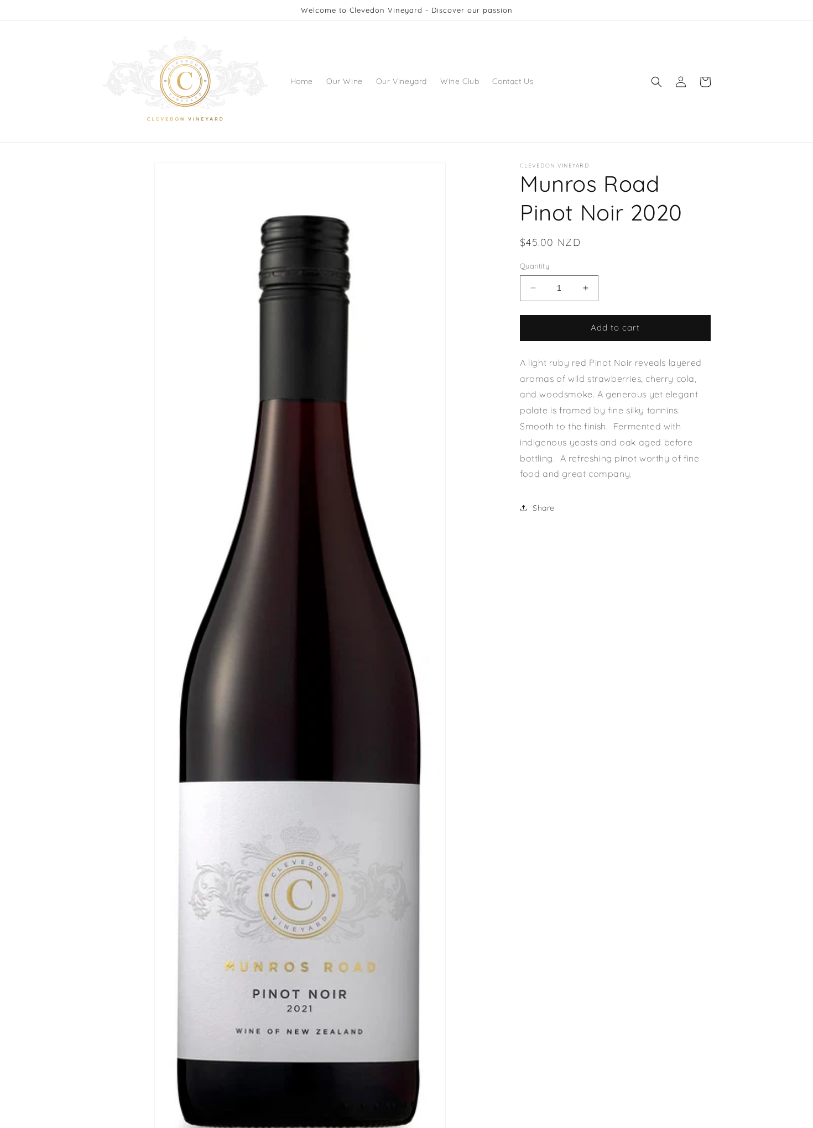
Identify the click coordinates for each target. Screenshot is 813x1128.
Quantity (534, 265)
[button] (656, 82)
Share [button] (544, 508)
